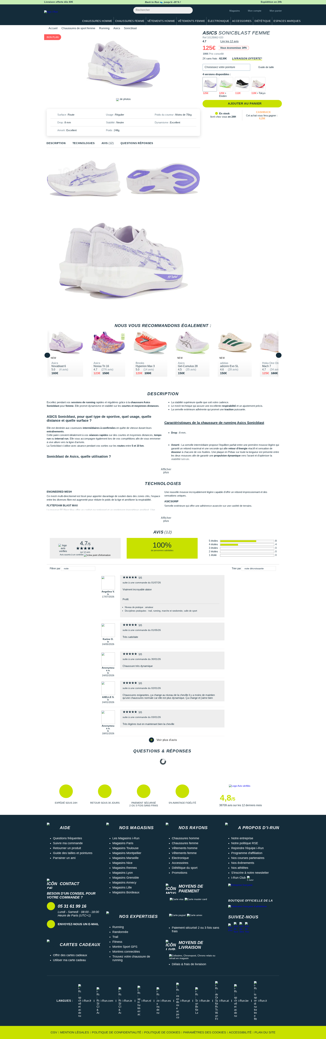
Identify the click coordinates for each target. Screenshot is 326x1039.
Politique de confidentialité (116, 1032)
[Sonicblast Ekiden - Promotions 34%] (226, 84)
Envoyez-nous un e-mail (78, 924)
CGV (54, 1032)
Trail (115, 937)
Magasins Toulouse (125, 848)
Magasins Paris (122, 843)
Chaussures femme (185, 843)
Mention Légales (74, 1032)
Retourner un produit (67, 848)
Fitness (117, 941)
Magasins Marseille (125, 858)
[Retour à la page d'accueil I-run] (60, 16)
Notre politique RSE (244, 843)
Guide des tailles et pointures (72, 853)
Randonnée (120, 932)
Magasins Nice (122, 863)
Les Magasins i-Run (125, 838)
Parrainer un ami (64, 858)
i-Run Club (238, 877)
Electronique (180, 858)
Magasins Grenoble (125, 877)
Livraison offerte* (247, 58)
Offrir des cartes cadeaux (70, 955)
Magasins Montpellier (126, 853)
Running (104, 28)
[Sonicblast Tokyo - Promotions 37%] (258, 84)
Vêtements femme (184, 853)
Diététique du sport (184, 867)
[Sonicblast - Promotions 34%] (210, 84)
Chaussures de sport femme (78, 28)
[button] (226, 67)
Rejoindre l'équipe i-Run (247, 848)
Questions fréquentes (67, 838)
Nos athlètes (239, 867)
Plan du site (265, 1032)
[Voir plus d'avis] (163, 740)
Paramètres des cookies (204, 1032)
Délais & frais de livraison (189, 964)
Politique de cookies (162, 1032)
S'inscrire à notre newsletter (250, 872)
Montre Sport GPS (124, 946)
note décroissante (254, 568)
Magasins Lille (122, 887)
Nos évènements (242, 863)
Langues (65, 1000)
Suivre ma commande (68, 843)
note (66, 568)
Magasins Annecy (124, 882)
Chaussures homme (185, 838)
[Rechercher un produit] (188, 10)
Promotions (179, 872)
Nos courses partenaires (247, 858)
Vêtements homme (184, 848)
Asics (116, 28)
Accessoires (180, 863)
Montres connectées (126, 951)
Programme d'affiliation (246, 853)
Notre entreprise (242, 838)
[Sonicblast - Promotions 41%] (242, 84)
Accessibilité (240, 1032)
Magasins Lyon (122, 872)
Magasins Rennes (124, 867)
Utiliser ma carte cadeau (69, 960)
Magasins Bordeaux (125, 892)
